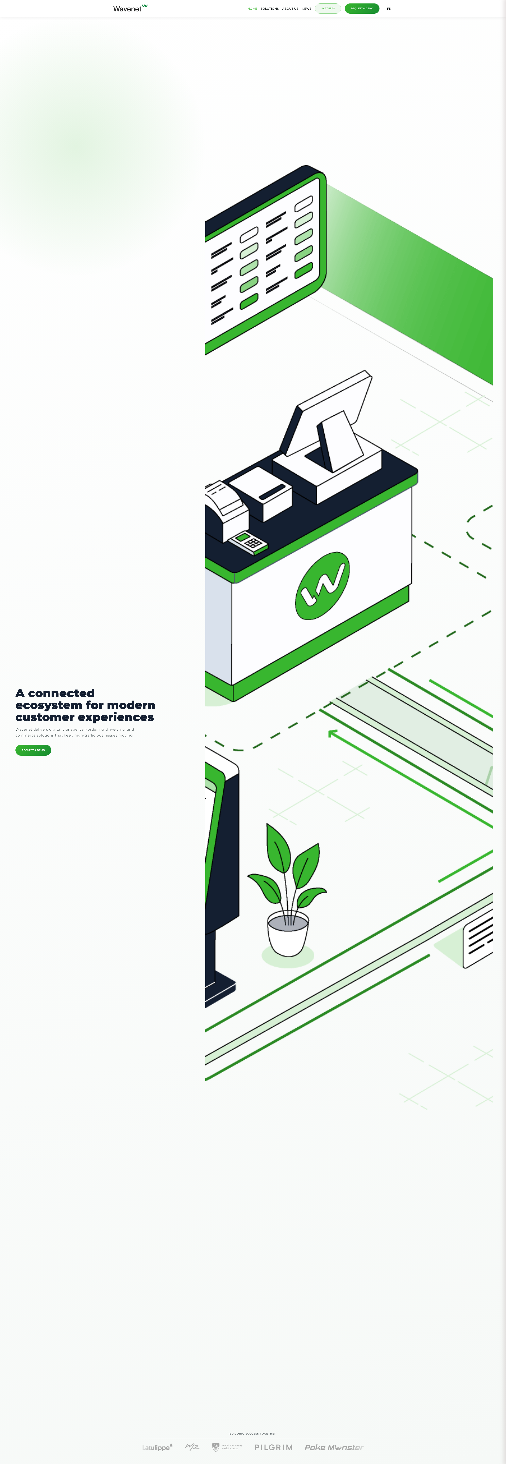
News (306, 8)
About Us (290, 8)
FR (389, 8)
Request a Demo (362, 8)
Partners (328, 8)
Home (252, 8)
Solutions (270, 8)
